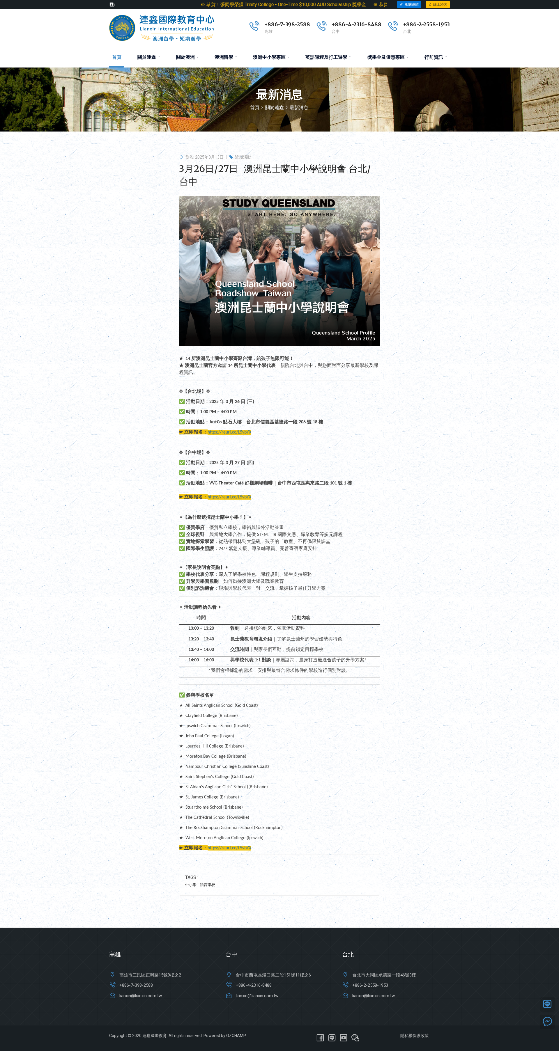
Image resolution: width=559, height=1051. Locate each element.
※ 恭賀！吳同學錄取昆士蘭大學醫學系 (359, 4)
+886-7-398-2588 (287, 24)
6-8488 (371, 24)
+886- (411, 24)
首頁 (116, 57)
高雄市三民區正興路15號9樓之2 (150, 975)
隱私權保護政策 (414, 1035)
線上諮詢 (440, 4)
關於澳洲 (186, 57)
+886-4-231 (346, 24)
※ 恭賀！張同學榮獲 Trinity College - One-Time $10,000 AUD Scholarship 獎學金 (229, 4)
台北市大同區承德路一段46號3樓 (384, 975)
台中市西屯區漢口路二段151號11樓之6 (273, 975)
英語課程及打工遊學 (327, 57)
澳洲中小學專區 (270, 57)
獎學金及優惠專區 (386, 57)
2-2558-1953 (434, 24)
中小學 (191, 885)
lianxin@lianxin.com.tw (140, 995)
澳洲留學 (224, 57)
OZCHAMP (235, 1035)
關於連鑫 (147, 57)
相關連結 (412, 4)
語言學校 (207, 885)
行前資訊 (434, 57)
